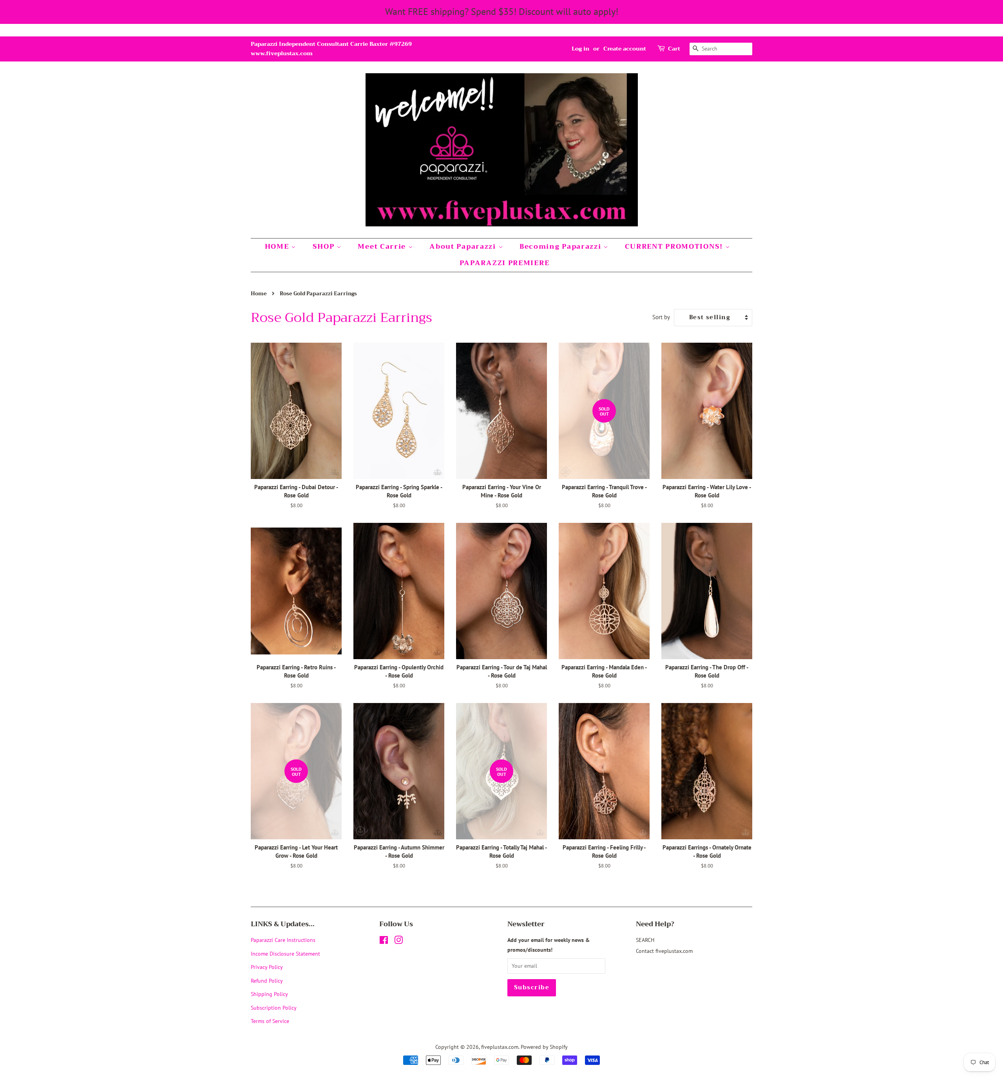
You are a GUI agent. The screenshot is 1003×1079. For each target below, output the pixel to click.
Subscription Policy (274, 1007)
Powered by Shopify (544, 1046)
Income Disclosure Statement (286, 953)
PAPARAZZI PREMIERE (505, 263)
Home (259, 293)
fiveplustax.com (499, 1046)
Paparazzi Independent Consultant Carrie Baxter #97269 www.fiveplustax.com (331, 48)
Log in (580, 48)
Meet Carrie (383, 246)
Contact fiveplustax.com (664, 950)
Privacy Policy (267, 967)
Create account (624, 48)
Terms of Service (270, 1021)
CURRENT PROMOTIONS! (675, 246)
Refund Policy (267, 980)
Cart (674, 48)
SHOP (325, 246)
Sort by (661, 317)
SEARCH (645, 939)
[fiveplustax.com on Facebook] (383, 941)
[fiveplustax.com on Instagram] (398, 941)
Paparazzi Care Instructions (283, 939)
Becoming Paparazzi (561, 246)
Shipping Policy (269, 994)
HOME (278, 246)
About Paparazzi (463, 246)
